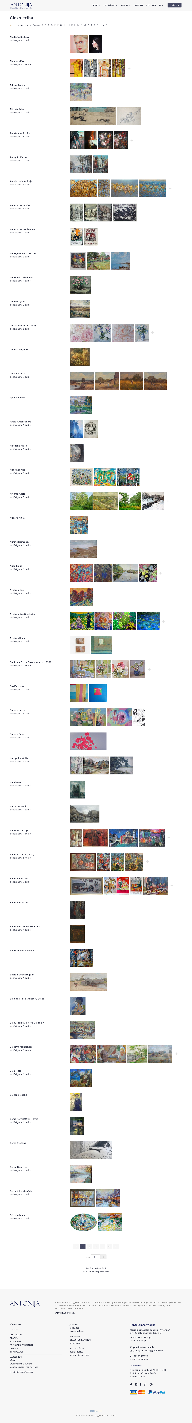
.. (102, 1246)
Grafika (14, 1338)
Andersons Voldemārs (22, 229)
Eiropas (36, 25)
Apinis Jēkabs (17, 397)
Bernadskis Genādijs (21, 1190)
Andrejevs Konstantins (23, 253)
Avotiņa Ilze (17, 589)
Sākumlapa (15, 1324)
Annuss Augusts (19, 349)
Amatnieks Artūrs (20, 133)
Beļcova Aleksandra (21, 1046)
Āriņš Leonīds (18, 469)
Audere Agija (17, 517)
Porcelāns (15, 1341)
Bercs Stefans (18, 1142)
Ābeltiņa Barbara (20, 36)
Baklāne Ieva (17, 686)
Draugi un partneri (80, 1340)
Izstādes (74, 1328)
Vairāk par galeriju (65, 1313)
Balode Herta (17, 710)
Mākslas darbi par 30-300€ (24, 1367)
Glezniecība (21, 17)
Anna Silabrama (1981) (23, 325)
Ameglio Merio (18, 157)
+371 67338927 (140, 1356)
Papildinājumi (77, 1331)
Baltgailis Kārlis (19, 758)
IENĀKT (174, 5)
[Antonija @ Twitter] (131, 1384)
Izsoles (95, 5)
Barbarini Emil (18, 806)
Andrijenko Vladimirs (22, 277)
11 (109, 1246)
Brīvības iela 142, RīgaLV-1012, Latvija (141, 1339)
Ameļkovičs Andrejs (21, 181)
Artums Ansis (17, 493)
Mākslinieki (16, 1357)
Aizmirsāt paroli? (79, 1355)
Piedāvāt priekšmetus (21, 1372)
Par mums (138, 5)
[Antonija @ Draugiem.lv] (151, 1384)
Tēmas (13, 1360)
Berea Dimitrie (18, 1166)
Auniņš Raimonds (20, 541)
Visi (11, 25)
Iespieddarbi (16, 1352)
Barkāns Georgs (19, 830)
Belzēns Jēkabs (18, 1094)
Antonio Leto (17, 373)
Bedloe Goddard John (22, 974)
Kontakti (151, 5)
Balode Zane (17, 734)
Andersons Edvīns (20, 205)
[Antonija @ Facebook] (140, 1384)
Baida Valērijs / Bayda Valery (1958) (30, 662)
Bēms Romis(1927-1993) (24, 1118)
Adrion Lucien (18, 84)
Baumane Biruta (19, 878)
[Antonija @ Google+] (145, 1384)
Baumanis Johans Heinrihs (25, 926)
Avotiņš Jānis (17, 637)
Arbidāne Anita (18, 445)
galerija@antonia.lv (143, 1347)
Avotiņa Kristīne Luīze (22, 613)
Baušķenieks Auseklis (22, 950)
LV (160, 5)
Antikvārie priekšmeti (21, 1345)
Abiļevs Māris (17, 60)
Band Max (15, 782)
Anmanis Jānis (18, 301)
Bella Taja (15, 1070)
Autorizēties (77, 1348)
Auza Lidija (16, 565)
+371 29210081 (140, 1359)
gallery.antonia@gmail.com (148, 1350)
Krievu (28, 25)
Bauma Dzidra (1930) (22, 854)
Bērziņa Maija (18, 1214)
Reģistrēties (76, 1352)
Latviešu (19, 25)
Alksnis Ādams (18, 109)
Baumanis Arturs (19, 902)
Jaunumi (125, 5)
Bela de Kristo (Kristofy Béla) (27, 998)
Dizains (14, 1348)
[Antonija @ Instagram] (136, 1384)
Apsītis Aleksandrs (20, 421)
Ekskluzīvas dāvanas (21, 1364)
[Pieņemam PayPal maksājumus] (156, 1391)
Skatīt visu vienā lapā (96, 1268)
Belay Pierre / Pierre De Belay (27, 1022)
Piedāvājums (110, 5)
